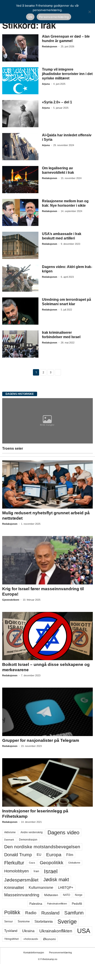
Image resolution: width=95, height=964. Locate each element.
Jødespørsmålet (21, 879)
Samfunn (74, 913)
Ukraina (28, 931)
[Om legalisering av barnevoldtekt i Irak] (20, 179)
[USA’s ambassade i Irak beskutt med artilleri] (20, 245)
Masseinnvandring (21, 895)
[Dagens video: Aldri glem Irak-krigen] (20, 278)
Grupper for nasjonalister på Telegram (40, 740)
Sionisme (24, 921)
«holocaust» (30, 939)
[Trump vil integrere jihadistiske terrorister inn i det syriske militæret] (20, 80)
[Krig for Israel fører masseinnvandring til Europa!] (47, 560)
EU (39, 854)
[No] (89, 12)
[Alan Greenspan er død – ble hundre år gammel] (20, 48)
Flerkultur (14, 863)
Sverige (67, 921)
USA (83, 930)
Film (69, 855)
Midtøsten (51, 895)
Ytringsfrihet (11, 938)
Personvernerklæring (60, 952)
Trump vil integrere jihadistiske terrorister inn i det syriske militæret (67, 73)
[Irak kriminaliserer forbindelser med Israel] (20, 344)
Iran (36, 871)
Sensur (8, 921)
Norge (78, 895)
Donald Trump (18, 854)
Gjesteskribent (10, 599)
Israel (51, 871)
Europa (53, 854)
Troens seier (12, 448)
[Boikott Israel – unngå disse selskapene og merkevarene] (47, 636)
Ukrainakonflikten (55, 931)
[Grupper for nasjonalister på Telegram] (47, 712)
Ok (30, 17)
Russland (50, 912)
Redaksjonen (49, 46)
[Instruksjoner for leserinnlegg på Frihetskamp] (47, 782)
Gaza (32, 862)
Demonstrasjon (28, 839)
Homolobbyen (16, 871)
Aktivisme (10, 832)
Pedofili (77, 903)
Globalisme (74, 862)
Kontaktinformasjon (33, 952)
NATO (66, 895)
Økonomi (49, 939)
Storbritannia (43, 921)
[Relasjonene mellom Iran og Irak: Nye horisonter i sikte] (20, 212)
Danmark (9, 839)
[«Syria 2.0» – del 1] (20, 113)
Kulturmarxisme (41, 887)
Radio (30, 912)
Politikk (12, 912)
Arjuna (46, 84)
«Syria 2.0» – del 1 (57, 102)
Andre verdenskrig (32, 832)
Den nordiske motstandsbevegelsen (42, 846)
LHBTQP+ (65, 887)
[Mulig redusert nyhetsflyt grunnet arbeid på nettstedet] (47, 484)
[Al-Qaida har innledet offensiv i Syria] (20, 146)
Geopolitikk (51, 862)
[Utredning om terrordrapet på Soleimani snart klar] (20, 311)
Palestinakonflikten (57, 903)
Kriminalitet (14, 887)
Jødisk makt (56, 879)
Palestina (35, 903)
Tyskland (10, 931)
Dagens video (63, 832)
